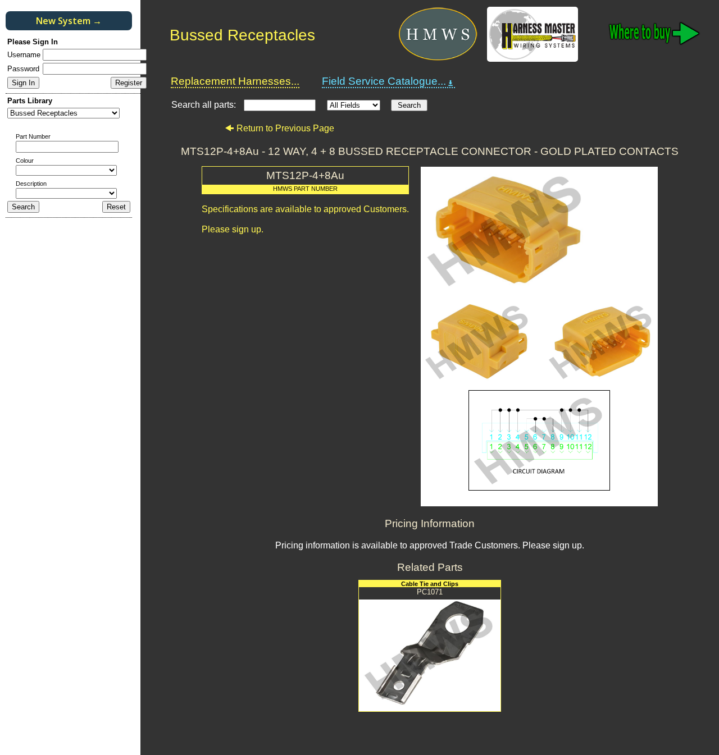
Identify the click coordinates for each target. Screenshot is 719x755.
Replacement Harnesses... (235, 81)
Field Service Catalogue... (384, 81)
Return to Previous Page (285, 128)
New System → (69, 21)
